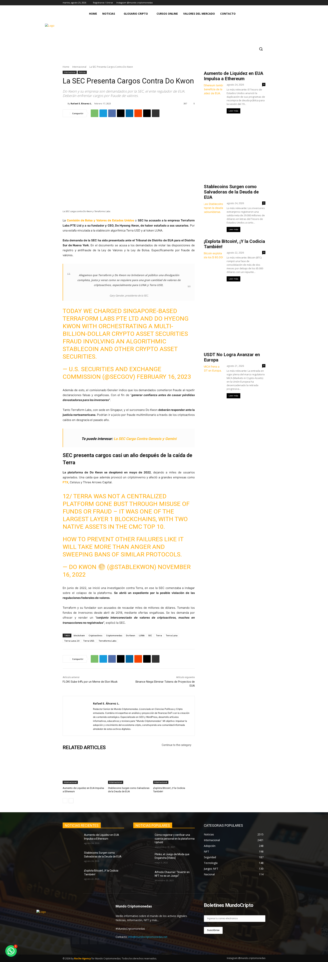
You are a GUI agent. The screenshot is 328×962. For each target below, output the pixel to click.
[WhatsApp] (94, 113)
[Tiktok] (258, 3)
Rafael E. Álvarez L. (81, 103)
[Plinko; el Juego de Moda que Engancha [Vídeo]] (142, 859)
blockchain (79, 635)
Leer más (233, 111)
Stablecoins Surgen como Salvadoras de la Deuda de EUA (231, 192)
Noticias (82, 72)
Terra (159, 635)
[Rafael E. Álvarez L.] (65, 103)
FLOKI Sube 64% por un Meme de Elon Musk (90, 681)
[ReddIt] (138, 113)
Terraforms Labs (107, 640)
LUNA (141, 635)
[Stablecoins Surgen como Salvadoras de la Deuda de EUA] (129, 769)
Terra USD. (89, 640)
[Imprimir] (155, 113)
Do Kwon (130, 635)
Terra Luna (171, 635)
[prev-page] (65, 800)
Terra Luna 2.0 (71, 640)
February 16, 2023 (164, 376)
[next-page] (71, 800)
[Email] (147, 113)
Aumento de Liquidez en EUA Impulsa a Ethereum (233, 76)
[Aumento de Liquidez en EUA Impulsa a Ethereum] (83, 769)
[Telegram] (263, 3)
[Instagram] (242, 3)
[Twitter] (253, 3)
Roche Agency (82, 958)
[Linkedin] (129, 113)
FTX (65, 482)
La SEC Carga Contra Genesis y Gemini (145, 439)
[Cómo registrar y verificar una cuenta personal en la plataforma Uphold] (142, 839)
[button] (260, 48)
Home (66, 66)
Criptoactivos (95, 635)
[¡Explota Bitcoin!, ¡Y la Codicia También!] (174, 769)
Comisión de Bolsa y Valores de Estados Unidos (100, 220)
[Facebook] (247, 3)
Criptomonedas (114, 635)
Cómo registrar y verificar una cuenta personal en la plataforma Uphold (175, 838)
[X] (121, 113)
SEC (150, 635)
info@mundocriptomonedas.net (147, 937)
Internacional (79, 66)
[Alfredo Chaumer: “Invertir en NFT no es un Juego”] (142, 876)
